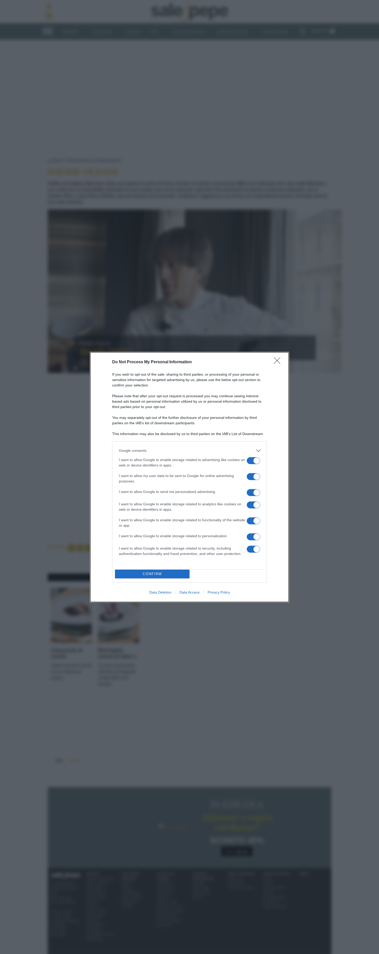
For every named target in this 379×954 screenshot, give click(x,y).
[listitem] (189, 450)
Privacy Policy (219, 592)
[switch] (253, 460)
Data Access (189, 592)
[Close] (279, 362)
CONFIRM (152, 574)
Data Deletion (160, 592)
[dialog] (189, 477)
